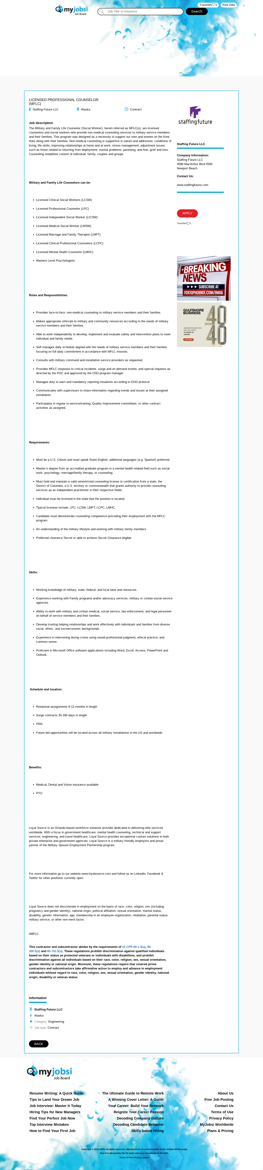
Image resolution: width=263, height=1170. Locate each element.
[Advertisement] (131, 42)
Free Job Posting (218, 1099)
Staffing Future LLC (191, 144)
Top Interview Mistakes (49, 1124)
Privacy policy (142, 1157)
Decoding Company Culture (140, 1118)
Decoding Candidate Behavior (138, 1124)
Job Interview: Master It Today (55, 1106)
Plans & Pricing (220, 1131)
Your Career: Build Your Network (136, 1106)
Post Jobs (228, 4)
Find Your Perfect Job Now (52, 1118)
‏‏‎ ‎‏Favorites (208, 4)
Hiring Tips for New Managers (55, 1112)
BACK (38, 1044)
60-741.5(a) (54, 951)
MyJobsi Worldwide (216, 1124)
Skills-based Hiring (147, 1131)
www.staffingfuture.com (192, 185)
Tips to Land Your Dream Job (54, 1099)
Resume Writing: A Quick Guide (57, 1093)
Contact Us (224, 1106)
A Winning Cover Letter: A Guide (136, 1099)
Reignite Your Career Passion (139, 1112)
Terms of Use (222, 1112)
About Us (225, 1093)
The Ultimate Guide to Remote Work (133, 1093)
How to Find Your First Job (52, 1131)
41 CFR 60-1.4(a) (133, 947)
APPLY (187, 213)
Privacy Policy (221, 1118)
